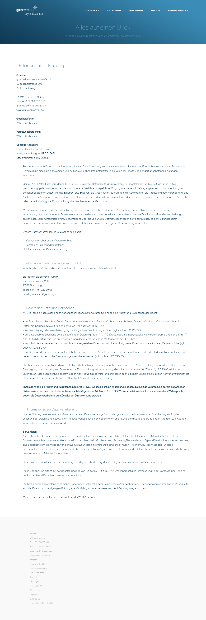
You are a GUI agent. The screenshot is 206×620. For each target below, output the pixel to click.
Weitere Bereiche (178, 10)
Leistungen (92, 10)
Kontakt (155, 10)
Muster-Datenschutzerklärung (39, 497)
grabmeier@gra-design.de (45, 294)
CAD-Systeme (114, 10)
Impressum (35, 594)
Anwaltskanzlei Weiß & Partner (78, 497)
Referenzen (136, 10)
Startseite (34, 577)
